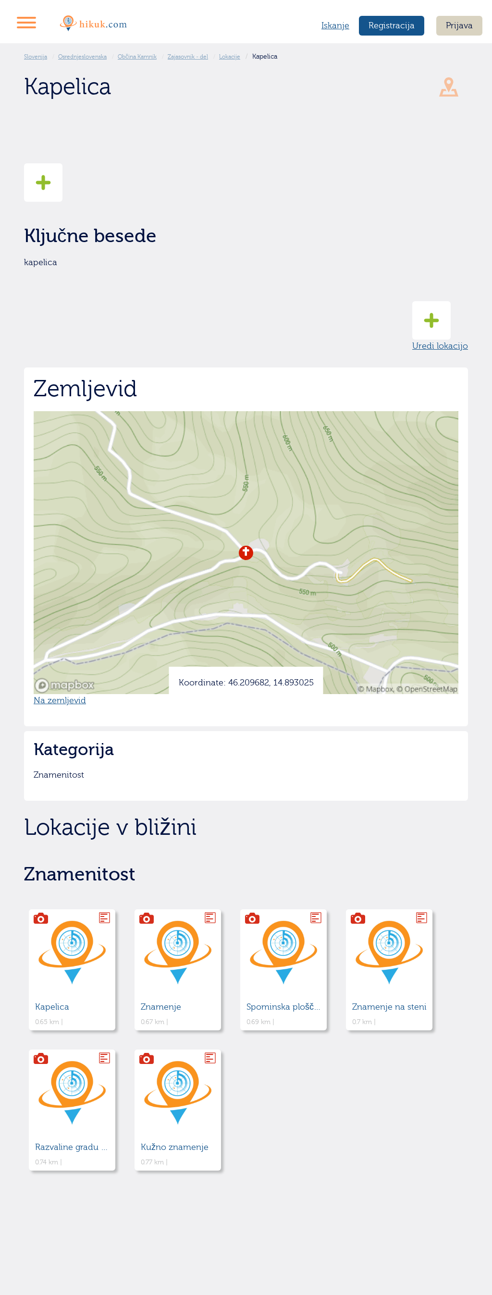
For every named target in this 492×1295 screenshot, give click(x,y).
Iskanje (335, 26)
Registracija (392, 26)
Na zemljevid (60, 701)
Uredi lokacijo (440, 346)
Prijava (459, 26)
